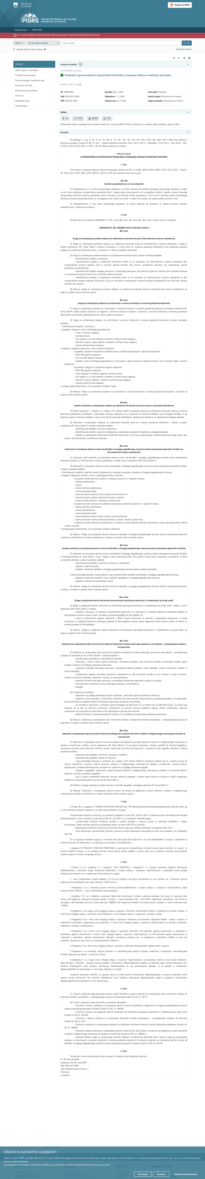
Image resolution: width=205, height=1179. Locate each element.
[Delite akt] (184, 58)
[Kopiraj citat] (80, 64)
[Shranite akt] (179, 58)
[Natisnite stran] (189, 57)
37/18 (79, 84)
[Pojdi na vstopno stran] (22, 7)
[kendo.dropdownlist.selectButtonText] (57, 43)
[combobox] (43, 43)
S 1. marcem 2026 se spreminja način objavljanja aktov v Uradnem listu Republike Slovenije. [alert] (59, 35)
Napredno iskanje (184, 49)
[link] (21, 30)
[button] (125, 64)
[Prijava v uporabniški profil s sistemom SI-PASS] (180, 5)
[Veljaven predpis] (62, 75)
